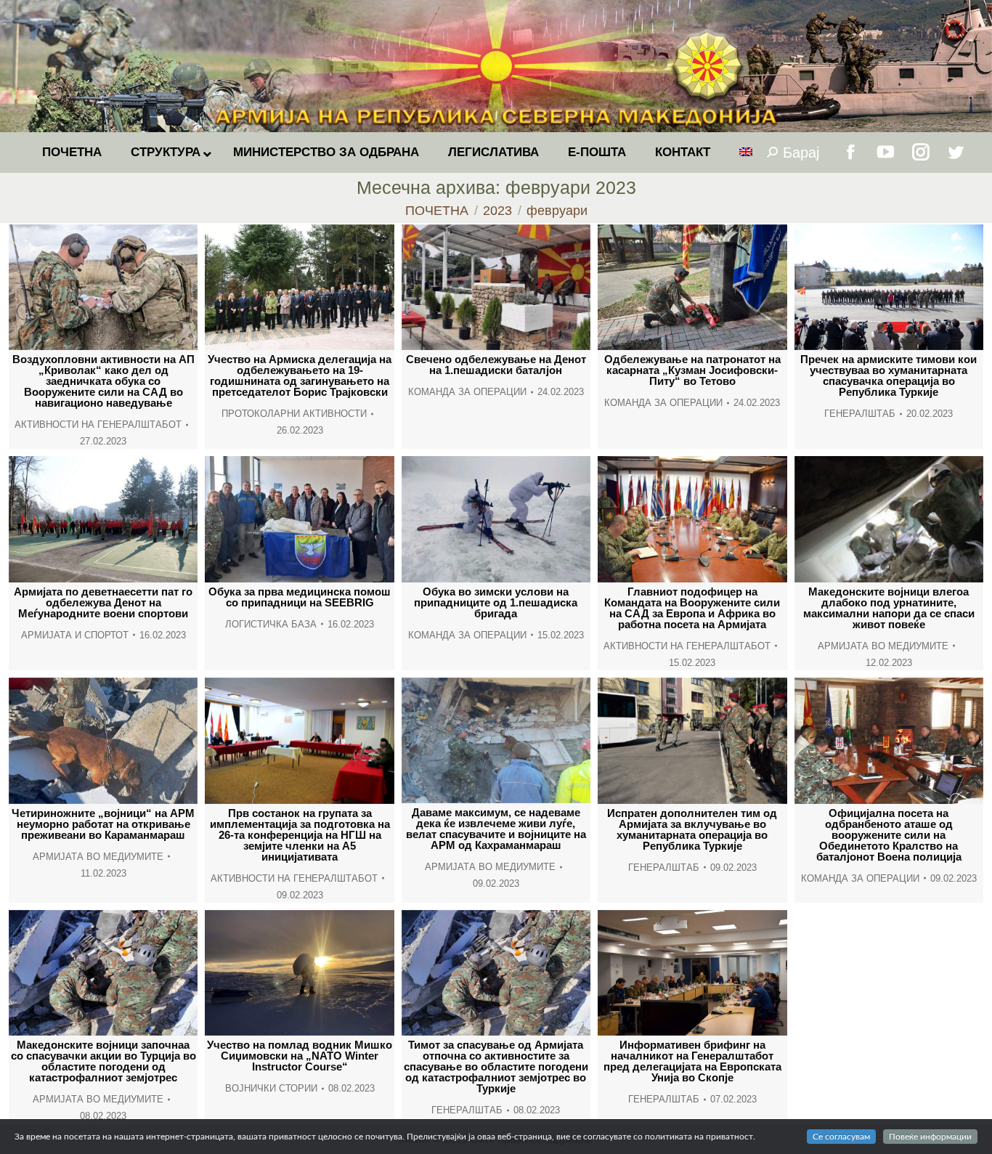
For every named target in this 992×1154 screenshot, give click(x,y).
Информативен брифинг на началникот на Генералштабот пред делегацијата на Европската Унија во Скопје (692, 1061)
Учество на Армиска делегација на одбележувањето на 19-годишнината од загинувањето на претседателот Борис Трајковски (299, 375)
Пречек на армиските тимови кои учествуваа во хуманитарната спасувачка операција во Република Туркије (888, 375)
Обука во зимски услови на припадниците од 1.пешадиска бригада (495, 602)
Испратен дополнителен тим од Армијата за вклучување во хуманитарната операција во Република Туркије (692, 829)
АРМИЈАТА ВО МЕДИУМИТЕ (883, 646)
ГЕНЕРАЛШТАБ (859, 413)
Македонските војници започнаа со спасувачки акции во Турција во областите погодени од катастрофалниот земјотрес (103, 1061)
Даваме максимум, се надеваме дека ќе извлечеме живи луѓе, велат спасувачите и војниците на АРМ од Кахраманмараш (496, 828)
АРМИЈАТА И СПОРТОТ (75, 635)
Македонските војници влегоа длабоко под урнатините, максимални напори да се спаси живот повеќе (889, 607)
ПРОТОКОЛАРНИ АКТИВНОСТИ (294, 413)
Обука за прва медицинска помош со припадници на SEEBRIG (299, 597)
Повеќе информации (930, 1136)
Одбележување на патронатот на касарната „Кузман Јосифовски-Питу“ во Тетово (692, 370)
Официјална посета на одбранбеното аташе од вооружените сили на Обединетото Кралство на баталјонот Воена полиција (888, 835)
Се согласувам (841, 1136)
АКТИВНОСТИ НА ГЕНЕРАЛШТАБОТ (98, 424)
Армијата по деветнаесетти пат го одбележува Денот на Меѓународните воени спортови (103, 602)
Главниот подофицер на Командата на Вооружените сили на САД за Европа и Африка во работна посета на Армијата (692, 607)
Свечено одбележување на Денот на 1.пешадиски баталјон (496, 364)
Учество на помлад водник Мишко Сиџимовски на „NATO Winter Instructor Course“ (299, 1056)
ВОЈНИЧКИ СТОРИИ (271, 1088)
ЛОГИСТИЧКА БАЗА (271, 624)
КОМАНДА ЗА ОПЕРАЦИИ (467, 392)
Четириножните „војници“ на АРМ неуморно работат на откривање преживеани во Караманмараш (103, 824)
